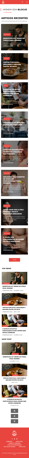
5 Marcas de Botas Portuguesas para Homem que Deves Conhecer (14, 330)
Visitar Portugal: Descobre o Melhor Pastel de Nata (12, 64)
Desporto (7, 34)
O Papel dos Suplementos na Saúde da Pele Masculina (13, 239)
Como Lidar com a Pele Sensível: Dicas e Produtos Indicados (13, 212)
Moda (5, 85)
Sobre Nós (9, 441)
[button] (27, 2)
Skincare (6, 118)
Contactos (22, 446)
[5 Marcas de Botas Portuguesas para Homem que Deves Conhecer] (14, 320)
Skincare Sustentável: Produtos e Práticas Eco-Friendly (13, 152)
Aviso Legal (19, 441)
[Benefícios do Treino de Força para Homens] (14, 278)
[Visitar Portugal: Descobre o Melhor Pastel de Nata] (14, 299)
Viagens (6, 58)
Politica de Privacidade (14, 445)
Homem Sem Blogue (8, 46)
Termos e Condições (14, 443)
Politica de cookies (9, 446)
